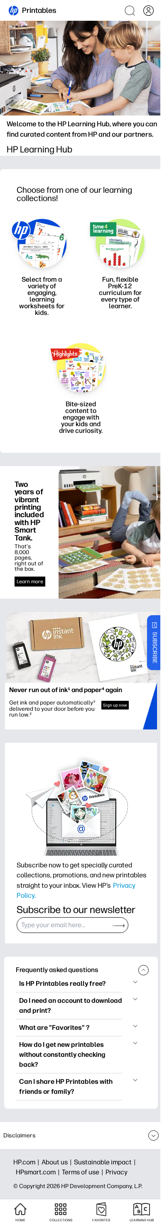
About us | (58, 1162)
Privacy (117, 1172)
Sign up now (115, 705)
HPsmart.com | (39, 1172)
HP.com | (27, 1162)
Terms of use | (84, 1172)
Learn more (30, 581)
